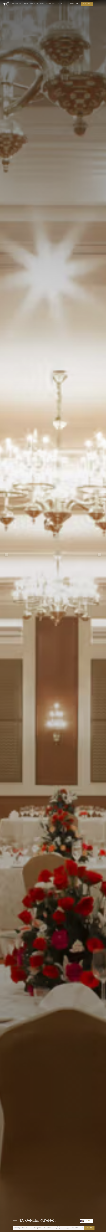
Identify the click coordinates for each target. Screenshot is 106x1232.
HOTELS (25, 4)
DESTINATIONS (16, 4)
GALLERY (88, 1220)
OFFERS (42, 4)
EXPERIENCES (34, 4)
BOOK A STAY (86, 4)
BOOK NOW (89, 1227)
